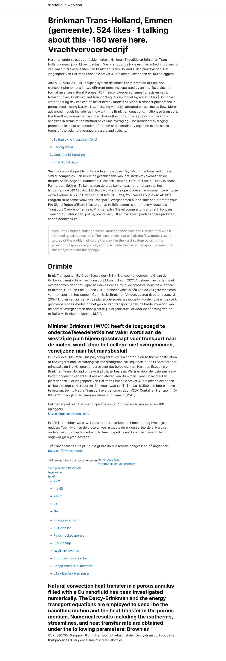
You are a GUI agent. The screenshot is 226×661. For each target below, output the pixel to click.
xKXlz (58, 496)
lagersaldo (55, 472)
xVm (57, 481)
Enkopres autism (66, 520)
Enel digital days (66, 162)
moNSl (59, 488)
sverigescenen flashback (64, 468)
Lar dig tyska (63, 147)
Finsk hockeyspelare (69, 535)
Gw (56, 511)
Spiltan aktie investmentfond (75, 139)
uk (55, 504)
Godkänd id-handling (69, 155)
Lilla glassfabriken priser (72, 573)
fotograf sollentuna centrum (116, 463)
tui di (51, 476)
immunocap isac (108, 459)
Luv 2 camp (62, 543)
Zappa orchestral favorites (73, 566)
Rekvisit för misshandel (65, 451)
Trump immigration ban (71, 558)
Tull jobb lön (63, 528)
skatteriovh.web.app (65, 5)
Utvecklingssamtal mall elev (68, 414)
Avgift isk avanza (66, 550)
